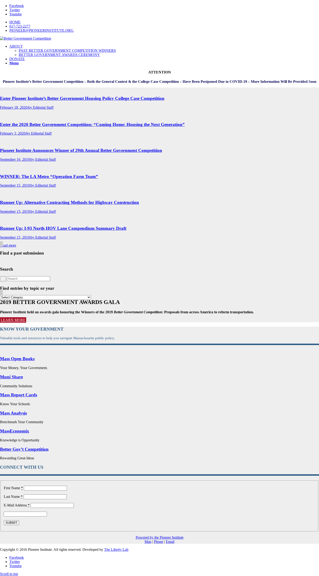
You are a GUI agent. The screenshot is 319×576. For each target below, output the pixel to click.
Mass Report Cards (18, 394)
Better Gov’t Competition (24, 449)
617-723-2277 (19, 26)
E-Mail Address (17, 505)
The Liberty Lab (116, 550)
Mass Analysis (13, 413)
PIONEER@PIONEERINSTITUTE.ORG (41, 30)
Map (148, 542)
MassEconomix (14, 431)
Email (170, 542)
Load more (8, 245)
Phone (158, 542)
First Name (13, 488)
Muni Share (11, 376)
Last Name (13, 497)
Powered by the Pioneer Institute (160, 537)
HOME (15, 22)
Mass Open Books (17, 358)
